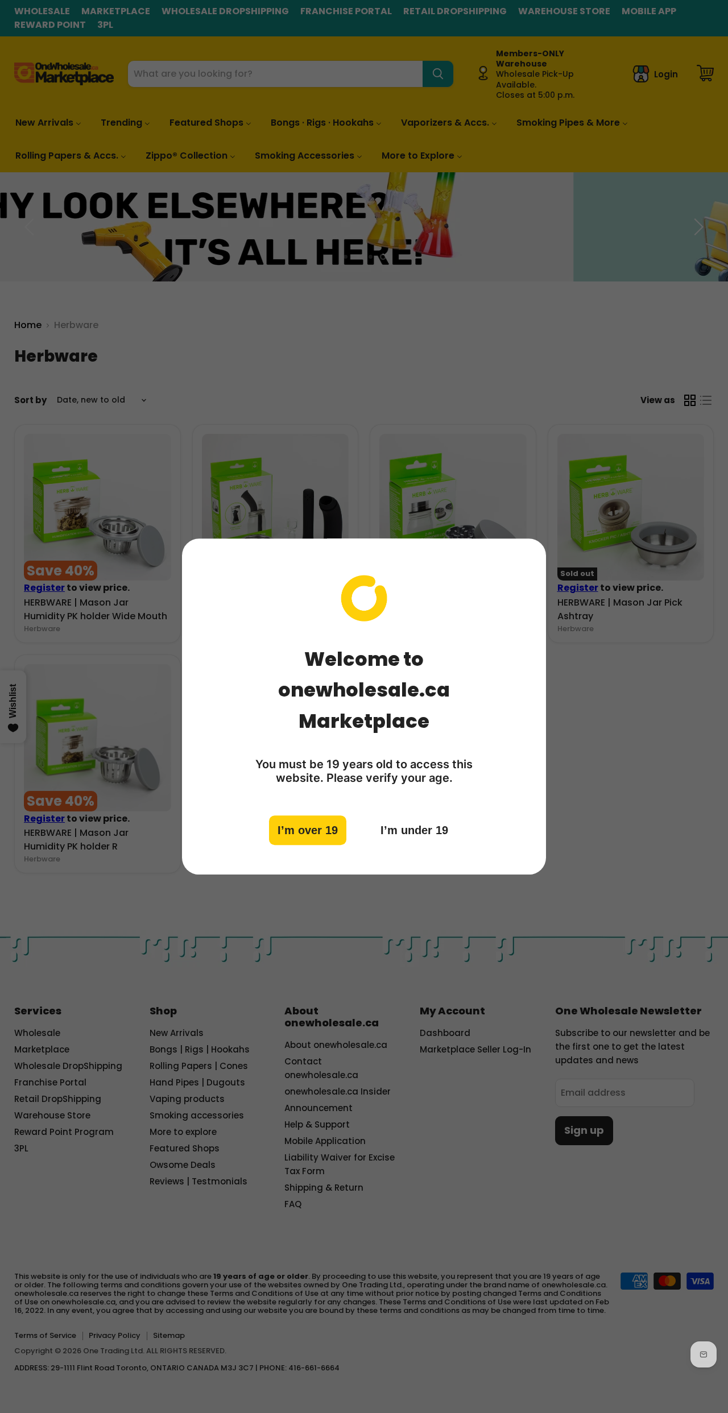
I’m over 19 (308, 829)
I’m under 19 (414, 829)
